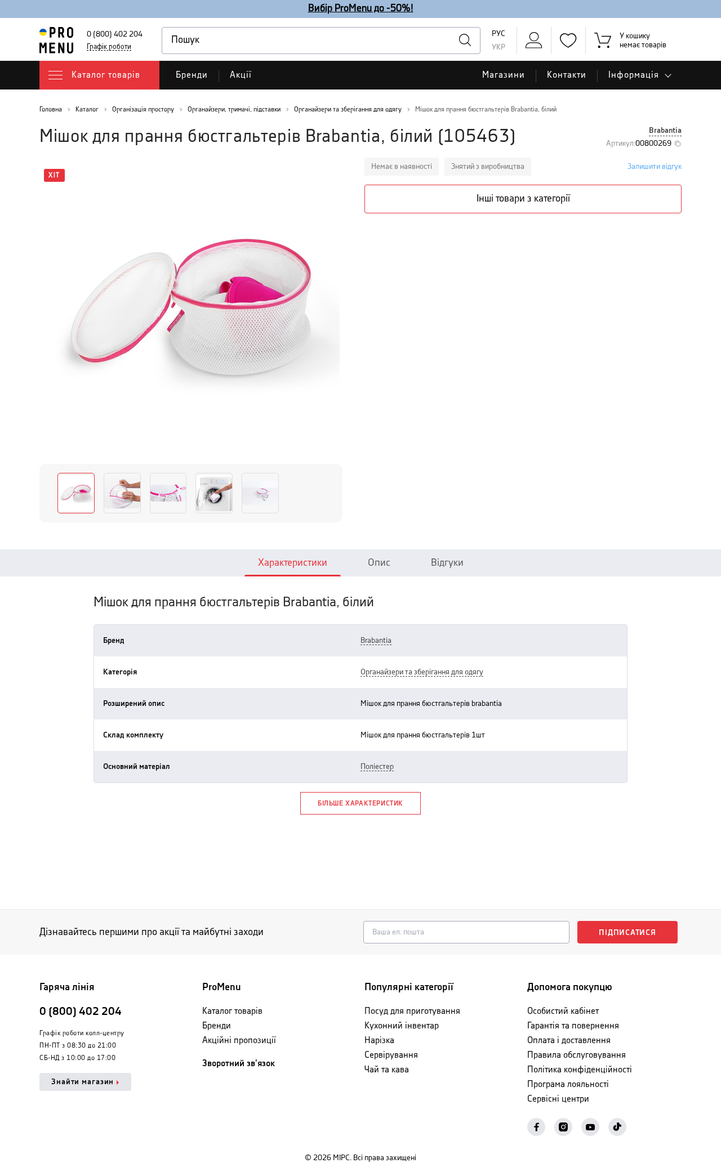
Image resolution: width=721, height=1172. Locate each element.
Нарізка (379, 1040)
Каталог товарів (232, 1011)
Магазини (503, 75)
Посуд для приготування (412, 1011)
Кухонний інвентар (401, 1026)
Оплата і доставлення (569, 1040)
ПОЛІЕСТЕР (377, 767)
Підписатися (627, 933)
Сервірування (391, 1055)
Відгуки (447, 562)
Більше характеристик (360, 803)
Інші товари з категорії (523, 198)
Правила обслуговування (576, 1055)
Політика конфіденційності (579, 1070)
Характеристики (292, 562)
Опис (379, 562)
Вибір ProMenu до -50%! (360, 8)
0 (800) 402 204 (115, 34)
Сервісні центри (558, 1099)
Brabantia (665, 131)
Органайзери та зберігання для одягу (421, 672)
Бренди (192, 75)
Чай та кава (386, 1070)
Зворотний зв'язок (238, 1063)
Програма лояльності (568, 1084)
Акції (241, 75)
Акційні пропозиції (239, 1040)
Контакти (566, 75)
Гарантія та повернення (573, 1026)
